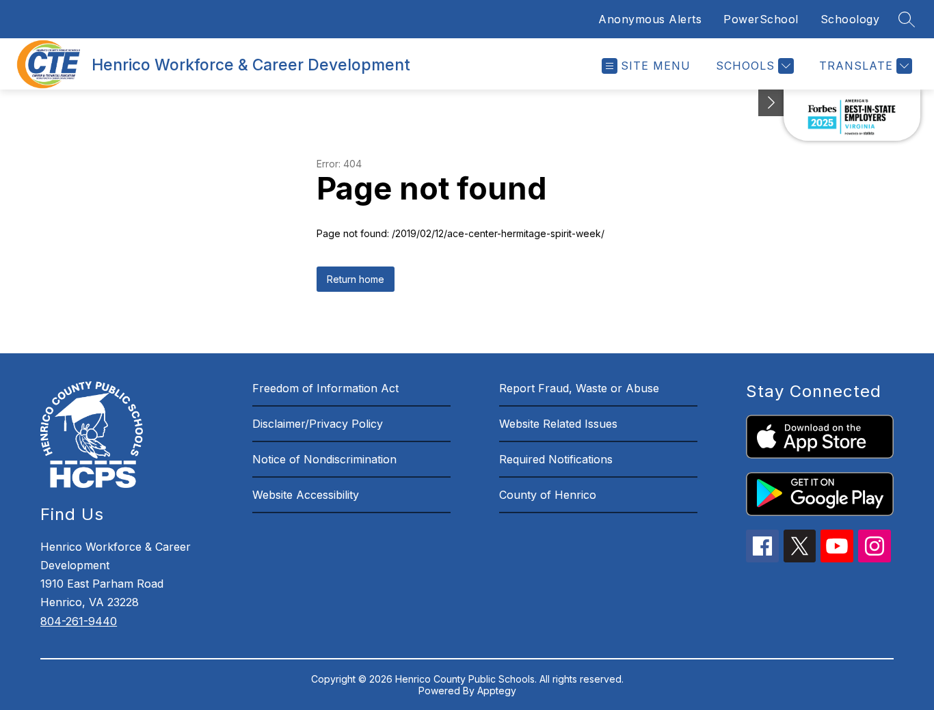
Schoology (850, 19)
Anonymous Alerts (650, 19)
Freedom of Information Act (325, 388)
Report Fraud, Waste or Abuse (579, 388)
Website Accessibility (305, 495)
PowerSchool (761, 19)
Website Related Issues (558, 424)
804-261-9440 (78, 621)
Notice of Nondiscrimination (324, 459)
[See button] (771, 103)
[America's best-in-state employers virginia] (852, 115)
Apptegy (496, 690)
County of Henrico (547, 495)
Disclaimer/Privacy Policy (317, 424)
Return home (355, 279)
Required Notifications (556, 459)
